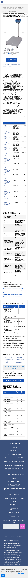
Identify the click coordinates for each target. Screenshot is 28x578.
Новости (14, 447)
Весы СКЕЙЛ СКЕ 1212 (7, 143)
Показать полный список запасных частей (14, 367)
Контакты (14, 505)
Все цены (6, 69)
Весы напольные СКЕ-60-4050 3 (7, 187)
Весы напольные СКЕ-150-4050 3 (7, 182)
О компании (14, 443)
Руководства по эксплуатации (14, 498)
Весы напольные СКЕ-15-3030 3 (7, 198)
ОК (3, 575)
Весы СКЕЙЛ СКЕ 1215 (7, 137)
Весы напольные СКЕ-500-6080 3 (7, 160)
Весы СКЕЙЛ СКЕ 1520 (7, 126)
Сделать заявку (12, 59)
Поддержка (14, 485)
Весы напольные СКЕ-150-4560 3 (7, 176)
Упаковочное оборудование (14, 465)
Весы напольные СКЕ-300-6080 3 (7, 166)
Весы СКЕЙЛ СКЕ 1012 (7, 148)
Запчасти (13, 72)
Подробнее (21, 573)
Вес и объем (7, 72)
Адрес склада (14, 512)
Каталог (14, 450)
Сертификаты (14, 494)
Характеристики (14, 69)
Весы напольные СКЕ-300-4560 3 (7, 171)
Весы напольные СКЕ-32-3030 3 (7, 193)
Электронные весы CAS (14, 454)
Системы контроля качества (14, 474)
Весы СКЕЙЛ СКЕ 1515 (7, 132)
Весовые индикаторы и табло (14, 461)
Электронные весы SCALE (14, 458)
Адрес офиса (14, 509)
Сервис (14, 478)
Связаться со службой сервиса (13, 380)
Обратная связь (14, 516)
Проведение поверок (14, 482)
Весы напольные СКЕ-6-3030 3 (7, 204)
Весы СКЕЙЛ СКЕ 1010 (7, 154)
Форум (14, 502)
